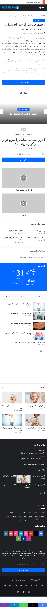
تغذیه (24, 512)
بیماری (35, 512)
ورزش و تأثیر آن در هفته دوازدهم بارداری (18, 333)
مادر (43, 520)
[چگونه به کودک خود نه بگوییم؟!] (23, 487)
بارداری (42, 512)
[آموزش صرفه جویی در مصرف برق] (39, 307)
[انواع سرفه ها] (38, 487)
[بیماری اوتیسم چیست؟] (38, 496)
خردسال (19, 15)
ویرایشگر (42, 29)
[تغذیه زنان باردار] (9, 487)
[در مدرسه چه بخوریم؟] (38, 479)
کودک (19, 520)
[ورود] (40, 8)
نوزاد (25, 520)
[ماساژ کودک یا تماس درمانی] (35, 398)
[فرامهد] (10, 7)
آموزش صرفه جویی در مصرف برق (19, 303)
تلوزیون (11, 512)
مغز (31, 520)
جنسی (42, 516)
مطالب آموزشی (34, 15)
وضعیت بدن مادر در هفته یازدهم (21, 323)
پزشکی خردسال (11, 15)
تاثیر (29, 512)
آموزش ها (26, 15)
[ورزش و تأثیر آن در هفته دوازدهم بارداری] (39, 336)
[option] (23, 112)
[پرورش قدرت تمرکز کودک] (35, 420)
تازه (22, 296)
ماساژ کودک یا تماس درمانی (36, 406)
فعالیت (7, 516)
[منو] (43, 8)
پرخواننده (38, 296)
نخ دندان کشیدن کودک (16, 230)
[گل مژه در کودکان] (9, 479)
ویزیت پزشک (41, 230)
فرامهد (14, 516)
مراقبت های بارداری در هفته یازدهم (20, 313)
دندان (36, 516)
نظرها (8, 296)
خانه (42, 15)
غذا (20, 516)
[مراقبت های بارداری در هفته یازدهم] (39, 316)
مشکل (37, 520)
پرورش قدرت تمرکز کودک (33, 2)
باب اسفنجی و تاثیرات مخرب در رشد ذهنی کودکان (28, 342)
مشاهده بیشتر (24, 82)
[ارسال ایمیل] (38, 29)
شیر (25, 516)
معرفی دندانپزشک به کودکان (36, 237)
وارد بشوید (23, 257)
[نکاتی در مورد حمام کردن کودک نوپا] (12, 398)
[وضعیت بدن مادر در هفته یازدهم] (39, 326)
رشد (30, 516)
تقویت (17, 512)
